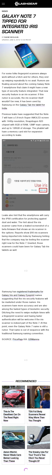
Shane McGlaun (11, 37)
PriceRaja (18, 339)
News (5, 11)
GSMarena (33, 339)
